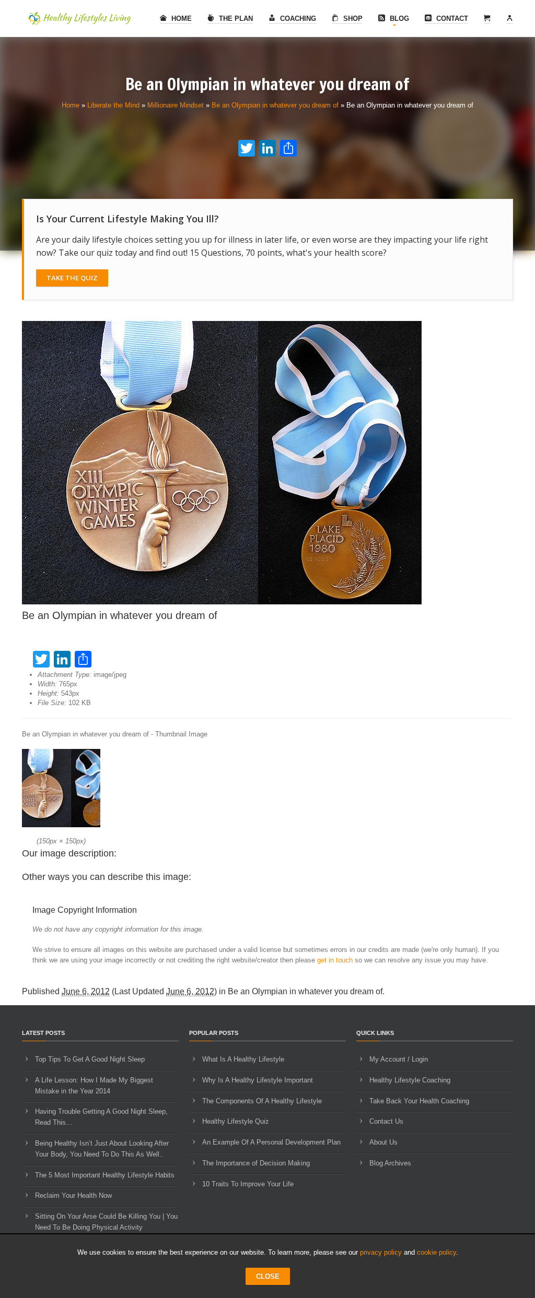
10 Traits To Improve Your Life (248, 1184)
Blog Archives (390, 1163)
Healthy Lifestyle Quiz (235, 1121)
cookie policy (436, 1252)
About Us (383, 1142)
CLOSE (268, 1276)
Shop (352, 18)
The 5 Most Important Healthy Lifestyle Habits (105, 1175)
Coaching (297, 18)
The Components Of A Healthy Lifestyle (262, 1101)
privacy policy (381, 1252)
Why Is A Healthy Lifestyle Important (257, 1080)
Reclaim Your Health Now (73, 1195)
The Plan (235, 18)
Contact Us (386, 1121)
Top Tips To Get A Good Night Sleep (90, 1059)
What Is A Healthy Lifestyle (243, 1059)
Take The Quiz (72, 277)
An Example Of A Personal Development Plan (271, 1142)
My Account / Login (398, 1059)
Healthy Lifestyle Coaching (409, 1080)
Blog (398, 18)
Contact (451, 18)
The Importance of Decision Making (256, 1163)
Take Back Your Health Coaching (419, 1101)
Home (180, 18)
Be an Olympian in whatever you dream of (275, 105)
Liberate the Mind (113, 105)
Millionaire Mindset (175, 105)
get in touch (335, 960)
